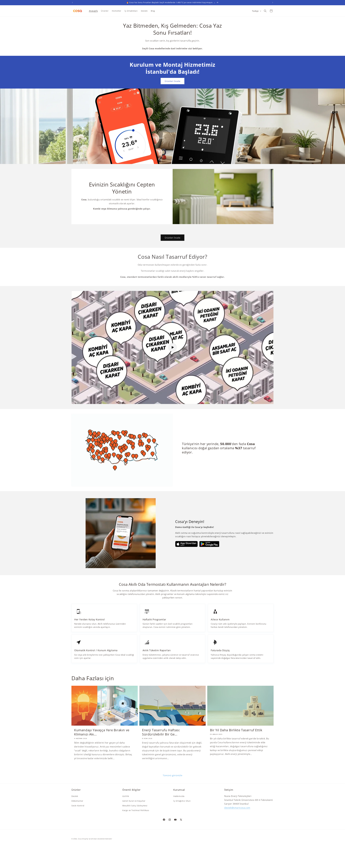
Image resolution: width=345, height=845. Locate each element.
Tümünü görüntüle (172, 775)
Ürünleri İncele (172, 81)
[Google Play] (209, 544)
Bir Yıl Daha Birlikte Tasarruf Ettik (236, 730)
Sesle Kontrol (77, 805)
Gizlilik (125, 796)
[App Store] (186, 544)
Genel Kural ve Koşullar (133, 801)
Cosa (80, 839)
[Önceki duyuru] (72, 2)
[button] (265, 11)
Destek (74, 796)
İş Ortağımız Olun (182, 801)
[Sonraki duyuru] (273, 2)
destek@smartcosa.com (237, 807)
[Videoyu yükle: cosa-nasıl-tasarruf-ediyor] (172, 347)
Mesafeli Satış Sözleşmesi (134, 805)
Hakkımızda (178, 796)
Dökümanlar (77, 801)
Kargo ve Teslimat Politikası (135, 810)
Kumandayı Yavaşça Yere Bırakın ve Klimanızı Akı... (101, 732)
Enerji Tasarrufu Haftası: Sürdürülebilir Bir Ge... (161, 732)
